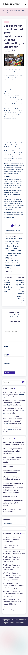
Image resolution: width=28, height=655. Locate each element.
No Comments (9, 51)
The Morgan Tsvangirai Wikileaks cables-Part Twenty (14, 552)
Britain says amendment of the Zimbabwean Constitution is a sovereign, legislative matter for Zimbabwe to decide (13, 487)
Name (6, 346)
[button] (8, 271)
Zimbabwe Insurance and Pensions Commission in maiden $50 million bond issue (12, 602)
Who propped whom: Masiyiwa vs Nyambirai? (12, 478)
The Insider (11, 4)
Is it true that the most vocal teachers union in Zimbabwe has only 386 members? (13, 419)
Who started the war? (11, 496)
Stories (7, 22)
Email (6, 355)
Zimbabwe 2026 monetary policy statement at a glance (13, 503)
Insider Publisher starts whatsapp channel (11, 471)
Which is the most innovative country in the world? (14, 393)
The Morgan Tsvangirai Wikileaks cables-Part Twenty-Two (11, 559)
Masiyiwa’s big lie (9, 610)
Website (7, 364)
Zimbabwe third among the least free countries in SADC (13, 443)
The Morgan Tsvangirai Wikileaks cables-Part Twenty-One (11, 567)
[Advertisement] (15, 130)
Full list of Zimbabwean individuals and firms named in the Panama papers (13, 585)
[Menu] (25, 4)
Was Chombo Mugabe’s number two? (12, 510)
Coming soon (8, 466)
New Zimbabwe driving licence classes (11, 546)
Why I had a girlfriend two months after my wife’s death (12, 460)
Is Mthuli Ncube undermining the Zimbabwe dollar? (13, 410)
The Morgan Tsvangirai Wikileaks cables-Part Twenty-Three (11, 539)
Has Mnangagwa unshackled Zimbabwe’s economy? (14, 401)
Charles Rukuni (10, 236)
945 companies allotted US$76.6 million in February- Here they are (13, 593)
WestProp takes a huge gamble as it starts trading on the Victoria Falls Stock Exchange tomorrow (13, 576)
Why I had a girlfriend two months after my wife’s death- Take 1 (12, 451)
